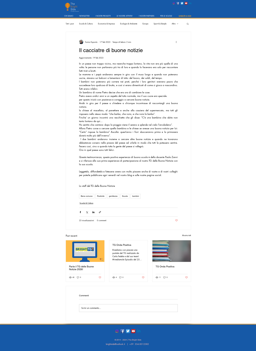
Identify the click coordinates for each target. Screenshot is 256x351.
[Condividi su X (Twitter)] (87, 212)
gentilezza (113, 196)
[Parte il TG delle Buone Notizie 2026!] (85, 251)
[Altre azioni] (176, 42)
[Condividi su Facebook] (80, 212)
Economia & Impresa (106, 23)
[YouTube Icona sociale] (186, 3)
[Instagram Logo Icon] (173, 3)
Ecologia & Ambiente (128, 23)
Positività (100, 196)
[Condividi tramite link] (100, 212)
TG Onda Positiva (121, 245)
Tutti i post (70, 23)
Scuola (125, 196)
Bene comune (87, 196)
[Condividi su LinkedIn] (93, 212)
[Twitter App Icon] (182, 3)
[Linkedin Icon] (190, 3)
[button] (69, 16)
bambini (135, 196)
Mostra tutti (186, 235)
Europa (145, 23)
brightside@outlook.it (115, 344)
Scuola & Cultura (86, 23)
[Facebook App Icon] (178, 3)
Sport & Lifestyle (160, 23)
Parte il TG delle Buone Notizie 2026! (81, 268)
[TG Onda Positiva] (171, 251)
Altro (174, 23)
